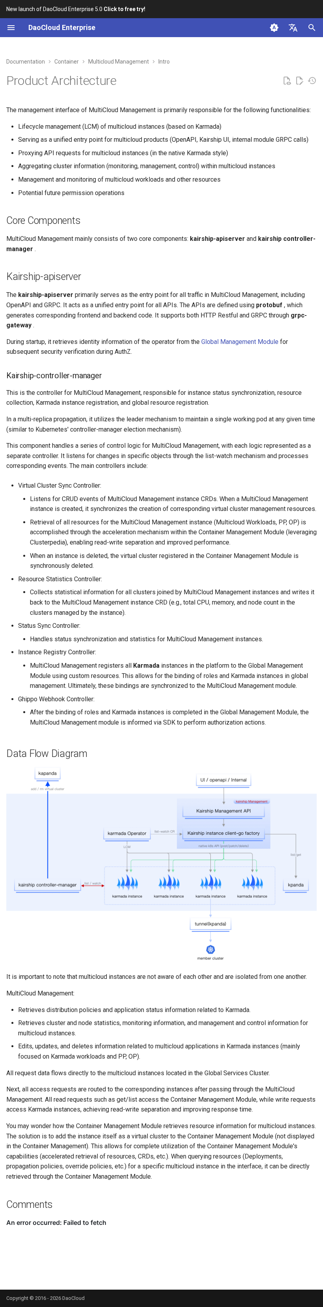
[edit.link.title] (299, 81)
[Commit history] (312, 81)
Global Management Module (239, 342)
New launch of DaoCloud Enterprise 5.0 (75, 9)
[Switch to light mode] (274, 28)
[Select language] (293, 28)
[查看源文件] (286, 81)
